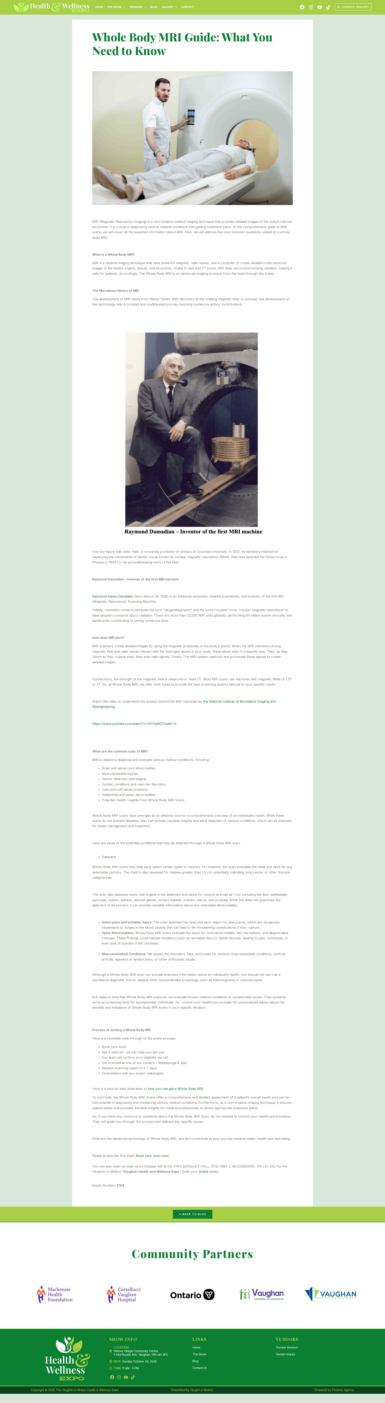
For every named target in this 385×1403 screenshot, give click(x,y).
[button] (116, 7)
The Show (114, 6)
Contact (187, 6)
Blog (153, 6)
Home (99, 6)
